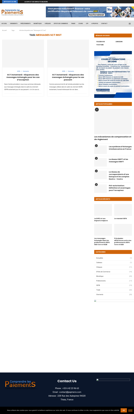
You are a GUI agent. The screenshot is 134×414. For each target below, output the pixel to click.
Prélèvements (25, 23)
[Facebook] (126, 1)
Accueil (4, 23)
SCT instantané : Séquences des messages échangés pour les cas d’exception (23, 77)
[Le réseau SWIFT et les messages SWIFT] (100, 162)
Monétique (38, 23)
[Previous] (20, 1)
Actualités (114, 258)
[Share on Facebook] (21, 93)
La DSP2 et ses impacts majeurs (36, 2)
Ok (124, 410)
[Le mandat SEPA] (123, 210)
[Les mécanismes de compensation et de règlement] (113, 121)
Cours (80, 23)
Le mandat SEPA (120, 219)
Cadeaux (114, 262)
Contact (104, 23)
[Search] (133, 24)
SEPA (114, 285)
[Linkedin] (128, 1)
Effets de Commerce (61, 23)
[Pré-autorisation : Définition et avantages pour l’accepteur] (100, 189)
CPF (87, 23)
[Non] (130, 410)
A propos (94, 23)
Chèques (48, 23)
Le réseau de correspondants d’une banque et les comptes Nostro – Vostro (119, 175)
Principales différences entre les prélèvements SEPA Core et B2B (122, 241)
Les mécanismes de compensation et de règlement (112, 138)
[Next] (22, 1)
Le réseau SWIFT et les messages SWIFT (118, 160)
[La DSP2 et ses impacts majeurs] (103, 210)
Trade (73, 23)
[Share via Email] (27, 93)
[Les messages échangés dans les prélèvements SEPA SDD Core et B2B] (103, 230)
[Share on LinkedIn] (23, 93)
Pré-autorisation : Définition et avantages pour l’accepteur (119, 188)
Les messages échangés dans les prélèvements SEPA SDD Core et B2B (102, 241)
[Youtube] (131, 1)
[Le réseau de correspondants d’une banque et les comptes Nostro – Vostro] (100, 175)
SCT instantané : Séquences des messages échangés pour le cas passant (68, 77)
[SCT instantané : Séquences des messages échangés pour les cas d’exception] (23, 54)
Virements (13, 23)
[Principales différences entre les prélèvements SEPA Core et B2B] (123, 230)
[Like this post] (18, 93)
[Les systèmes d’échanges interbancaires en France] (100, 150)
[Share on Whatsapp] (25, 93)
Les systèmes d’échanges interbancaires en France (120, 148)
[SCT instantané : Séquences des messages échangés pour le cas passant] (68, 54)
